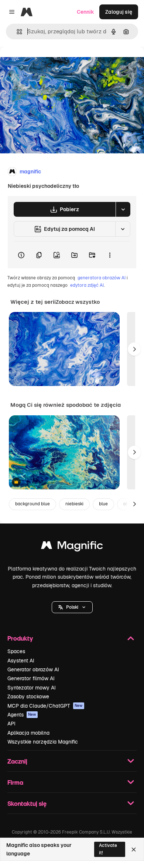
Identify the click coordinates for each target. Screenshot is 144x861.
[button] (72, 607)
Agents (21, 714)
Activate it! (108, 848)
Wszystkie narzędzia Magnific (42, 741)
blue (103, 504)
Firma (15, 782)
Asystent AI (20, 660)
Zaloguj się (118, 12)
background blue (32, 504)
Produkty (20, 638)
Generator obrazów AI (33, 669)
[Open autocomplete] (16, 31)
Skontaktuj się (27, 803)
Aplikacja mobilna (28, 732)
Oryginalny (51, 63)
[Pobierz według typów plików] (123, 209)
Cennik (85, 12)
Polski (72, 607)
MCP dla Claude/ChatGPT (45, 705)
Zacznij (17, 761)
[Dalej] (134, 349)
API (11, 723)
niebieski (74, 504)
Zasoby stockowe (28, 696)
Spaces (16, 651)
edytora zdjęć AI (87, 285)
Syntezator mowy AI (31, 687)
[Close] (134, 849)
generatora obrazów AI (102, 278)
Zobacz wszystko (78, 302)
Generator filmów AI (31, 678)
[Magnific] (72, 547)
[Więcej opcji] (109, 254)
